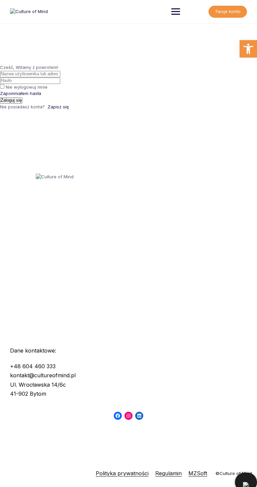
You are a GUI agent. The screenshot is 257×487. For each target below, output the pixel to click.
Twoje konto (228, 11)
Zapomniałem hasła (20, 93)
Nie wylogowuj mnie (27, 87)
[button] (248, 49)
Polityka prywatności (122, 473)
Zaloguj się (11, 100)
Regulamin (168, 473)
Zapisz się (58, 106)
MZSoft (197, 473)
